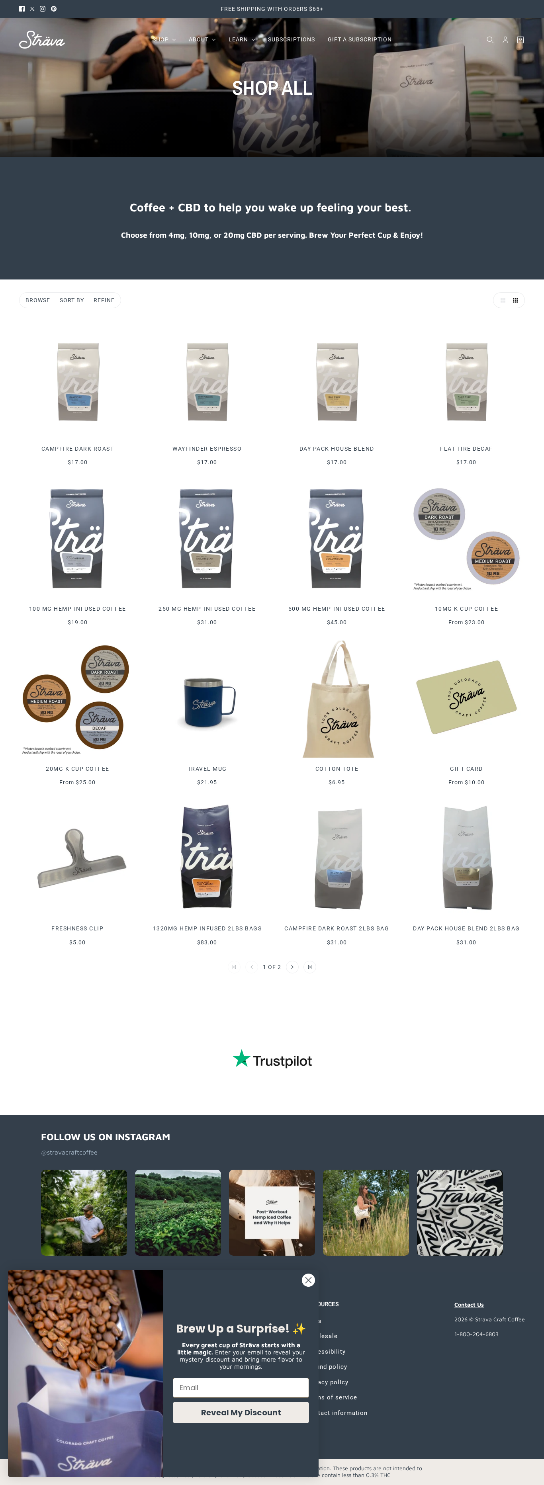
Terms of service (331, 1397)
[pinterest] (53, 8)
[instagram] (42, 8)
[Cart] (520, 39)
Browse (37, 300)
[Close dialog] (308, 1280)
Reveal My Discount (241, 1412)
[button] (501, 300)
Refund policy (326, 1366)
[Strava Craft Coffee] (42, 40)
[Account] (505, 39)
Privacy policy (327, 1382)
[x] (32, 8)
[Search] (490, 39)
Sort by (72, 300)
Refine (104, 300)
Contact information (337, 1413)
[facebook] (22, 8)
